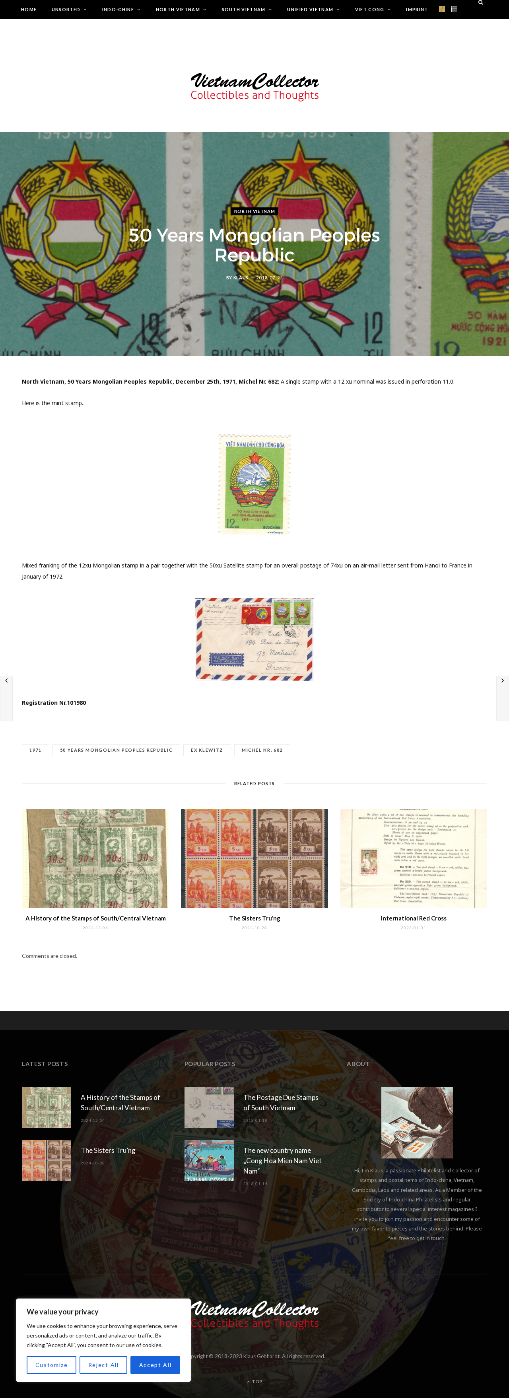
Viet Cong (370, 9)
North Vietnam (178, 9)
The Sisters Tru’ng (254, 918)
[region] (103, 1340)
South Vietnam (244, 9)
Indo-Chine (118, 9)
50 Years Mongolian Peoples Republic (116, 750)
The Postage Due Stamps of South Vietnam (281, 1102)
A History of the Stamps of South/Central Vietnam (95, 918)
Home (29, 9)
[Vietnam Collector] (255, 86)
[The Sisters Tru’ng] (254, 858)
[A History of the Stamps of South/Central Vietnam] (95, 858)
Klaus (241, 277)
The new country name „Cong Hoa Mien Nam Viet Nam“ (282, 1160)
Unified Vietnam (310, 9)
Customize (51, 1364)
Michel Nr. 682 (262, 750)
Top (256, 1381)
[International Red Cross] (413, 858)
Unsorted (66, 9)
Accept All (155, 1364)
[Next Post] (502, 699)
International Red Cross (414, 918)
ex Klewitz (207, 750)
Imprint (417, 9)
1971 (35, 750)
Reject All (103, 1364)
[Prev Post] (6, 699)
